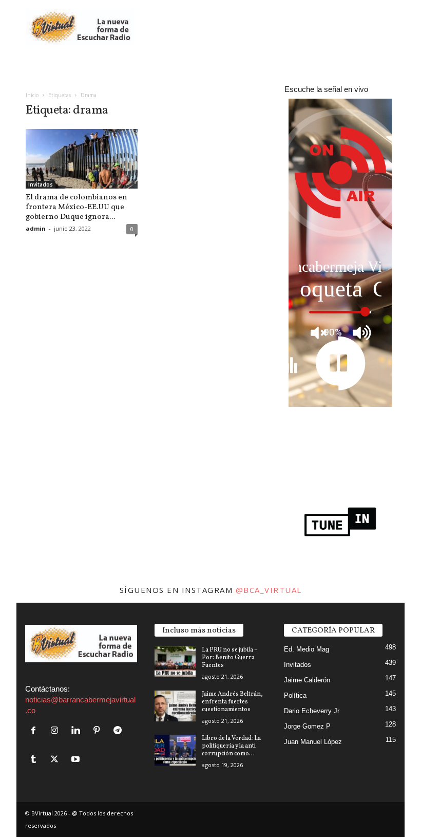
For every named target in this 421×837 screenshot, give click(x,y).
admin (36, 228)
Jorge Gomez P (307, 726)
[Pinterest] (98, 731)
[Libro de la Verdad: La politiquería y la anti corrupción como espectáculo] (175, 750)
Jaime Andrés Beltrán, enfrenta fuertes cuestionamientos (232, 702)
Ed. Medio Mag (306, 649)
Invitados (40, 184)
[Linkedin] (77, 731)
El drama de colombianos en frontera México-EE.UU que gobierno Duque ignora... (76, 207)
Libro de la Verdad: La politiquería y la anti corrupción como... (231, 746)
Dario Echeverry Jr (311, 711)
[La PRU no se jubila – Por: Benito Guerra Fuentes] (175, 661)
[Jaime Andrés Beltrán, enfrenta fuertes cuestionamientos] (175, 706)
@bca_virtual (269, 590)
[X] (56, 759)
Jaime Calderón (307, 680)
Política (295, 695)
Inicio (32, 95)
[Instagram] (56, 731)
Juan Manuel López (313, 742)
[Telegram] (118, 731)
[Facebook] (35, 731)
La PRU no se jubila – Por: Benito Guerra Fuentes (230, 657)
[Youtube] (76, 759)
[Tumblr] (35, 759)
